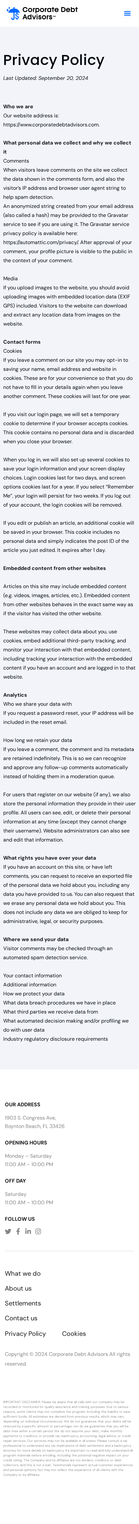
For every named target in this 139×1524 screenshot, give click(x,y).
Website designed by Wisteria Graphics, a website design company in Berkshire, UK (66, 1486)
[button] (127, 13)
